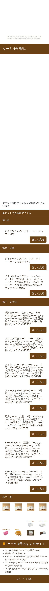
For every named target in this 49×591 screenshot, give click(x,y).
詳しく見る (38, 239)
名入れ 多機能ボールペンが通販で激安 (22, 550)
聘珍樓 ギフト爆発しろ (15, 553)
